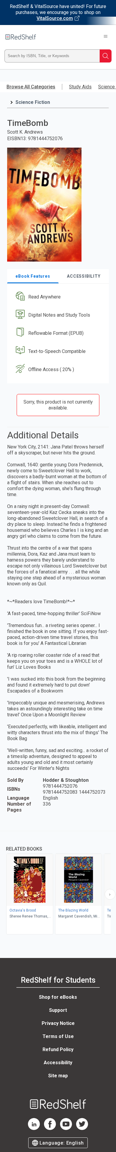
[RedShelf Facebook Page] (50, 1128)
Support (58, 1010)
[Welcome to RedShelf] (20, 36)
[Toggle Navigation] (106, 37)
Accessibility (58, 1062)
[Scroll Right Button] (110, 894)
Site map (58, 1075)
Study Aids (80, 87)
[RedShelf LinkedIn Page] (34, 1128)
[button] (57, 297)
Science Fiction (32, 102)
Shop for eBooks (58, 997)
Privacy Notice (58, 1023)
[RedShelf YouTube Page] (66, 1128)
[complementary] (58, 883)
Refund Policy (58, 1049)
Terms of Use (58, 1036)
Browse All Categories (31, 87)
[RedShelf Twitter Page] (82, 1128)
